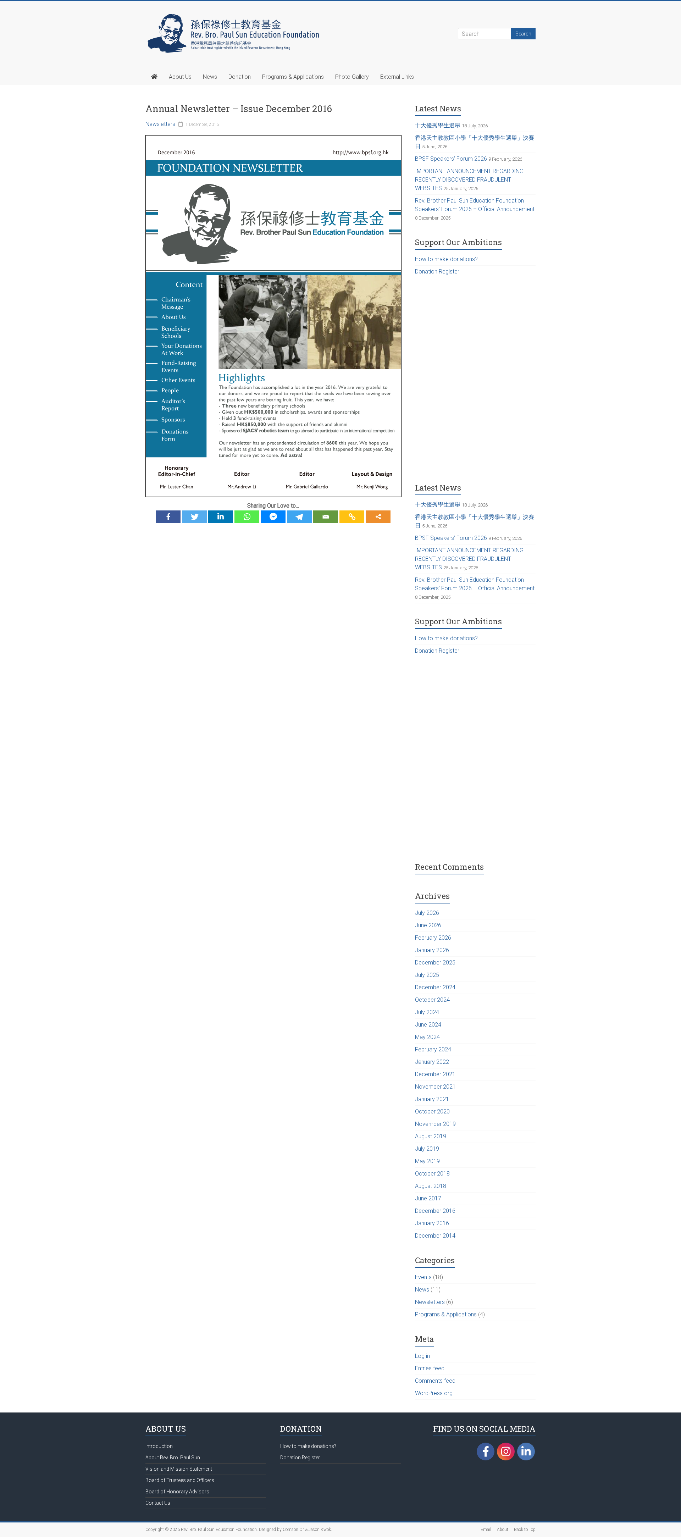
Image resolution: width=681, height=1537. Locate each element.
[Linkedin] (220, 516)
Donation (239, 76)
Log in (422, 1356)
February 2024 (433, 1049)
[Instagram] (505, 1453)
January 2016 (432, 1223)
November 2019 (435, 1124)
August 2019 (430, 1136)
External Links (397, 76)
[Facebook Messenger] (273, 516)
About (502, 1529)
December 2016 (435, 1210)
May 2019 (427, 1161)
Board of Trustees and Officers (179, 1480)
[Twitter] (194, 516)
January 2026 (432, 950)
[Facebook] (168, 516)
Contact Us (157, 1503)
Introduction (159, 1446)
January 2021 (432, 1099)
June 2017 (428, 1198)
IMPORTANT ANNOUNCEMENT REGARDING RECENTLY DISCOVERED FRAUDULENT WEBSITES (469, 180)
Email (486, 1529)
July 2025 (427, 975)
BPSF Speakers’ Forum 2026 (451, 158)
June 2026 (428, 925)
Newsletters (160, 124)
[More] (378, 516)
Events (423, 1277)
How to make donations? (446, 259)
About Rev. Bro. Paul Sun (172, 1457)
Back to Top (525, 1529)
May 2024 (427, 1037)
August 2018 (430, 1186)
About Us (180, 76)
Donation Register (437, 271)
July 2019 (427, 1148)
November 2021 (435, 1086)
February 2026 (433, 937)
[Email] (325, 516)
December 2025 (435, 962)
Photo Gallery (352, 76)
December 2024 (435, 987)
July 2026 (427, 913)
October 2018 (432, 1173)
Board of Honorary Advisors (177, 1491)
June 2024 (428, 1024)
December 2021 (435, 1074)
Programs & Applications (293, 76)
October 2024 (432, 999)
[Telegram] (299, 516)
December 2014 (435, 1235)
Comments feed (435, 1380)
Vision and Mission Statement (178, 1469)
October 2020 (432, 1111)
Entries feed (429, 1368)
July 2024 (427, 1012)
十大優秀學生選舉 (437, 125)
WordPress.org (434, 1393)
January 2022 (432, 1061)
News (210, 76)
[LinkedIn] (526, 1451)
